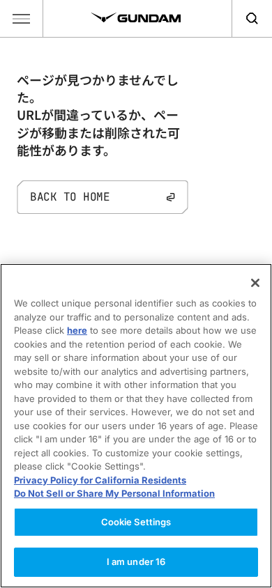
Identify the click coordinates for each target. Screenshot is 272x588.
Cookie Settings (136, 521)
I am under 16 (136, 561)
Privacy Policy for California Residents (100, 480)
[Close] (255, 283)
